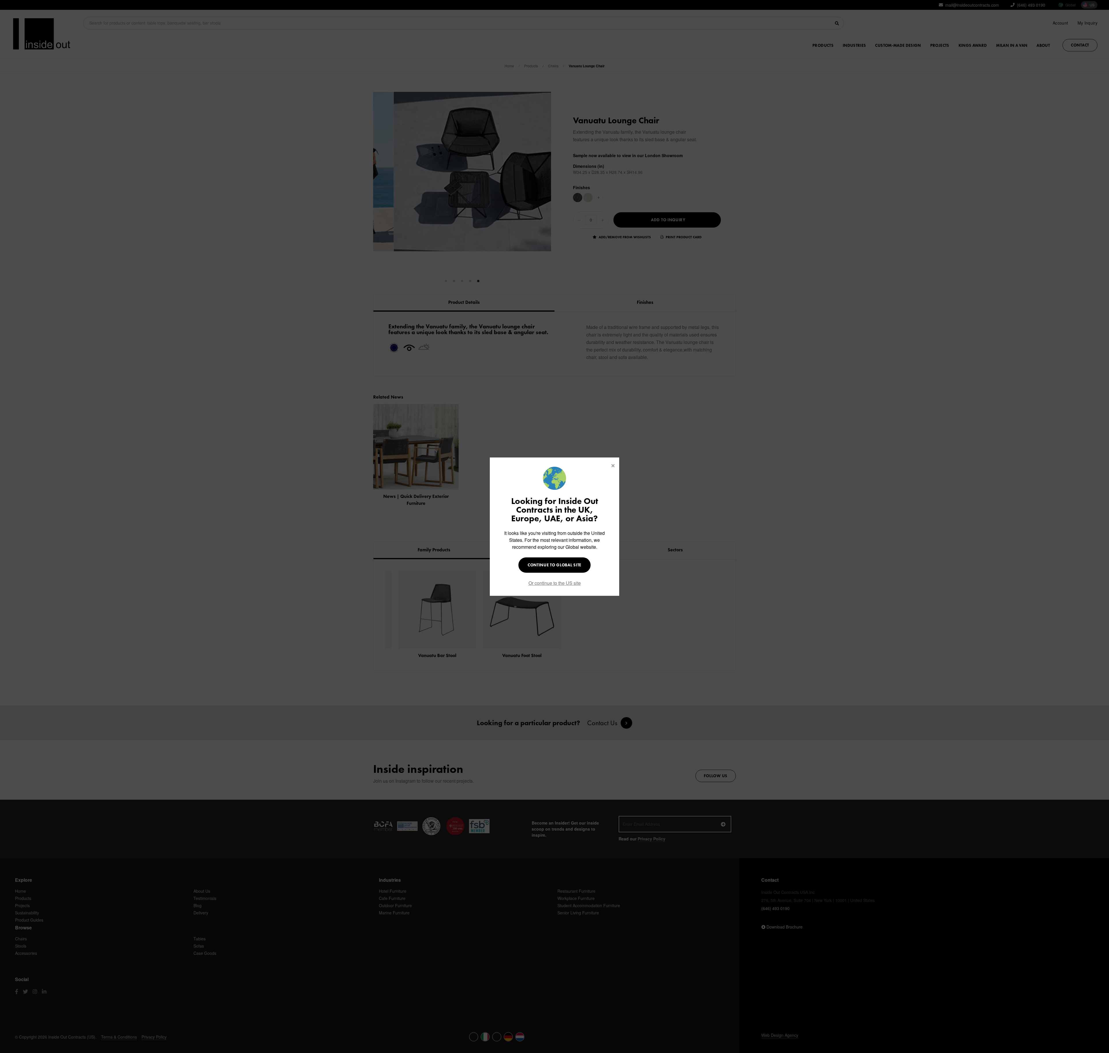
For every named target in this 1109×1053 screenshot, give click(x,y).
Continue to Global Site (554, 565)
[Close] (613, 465)
